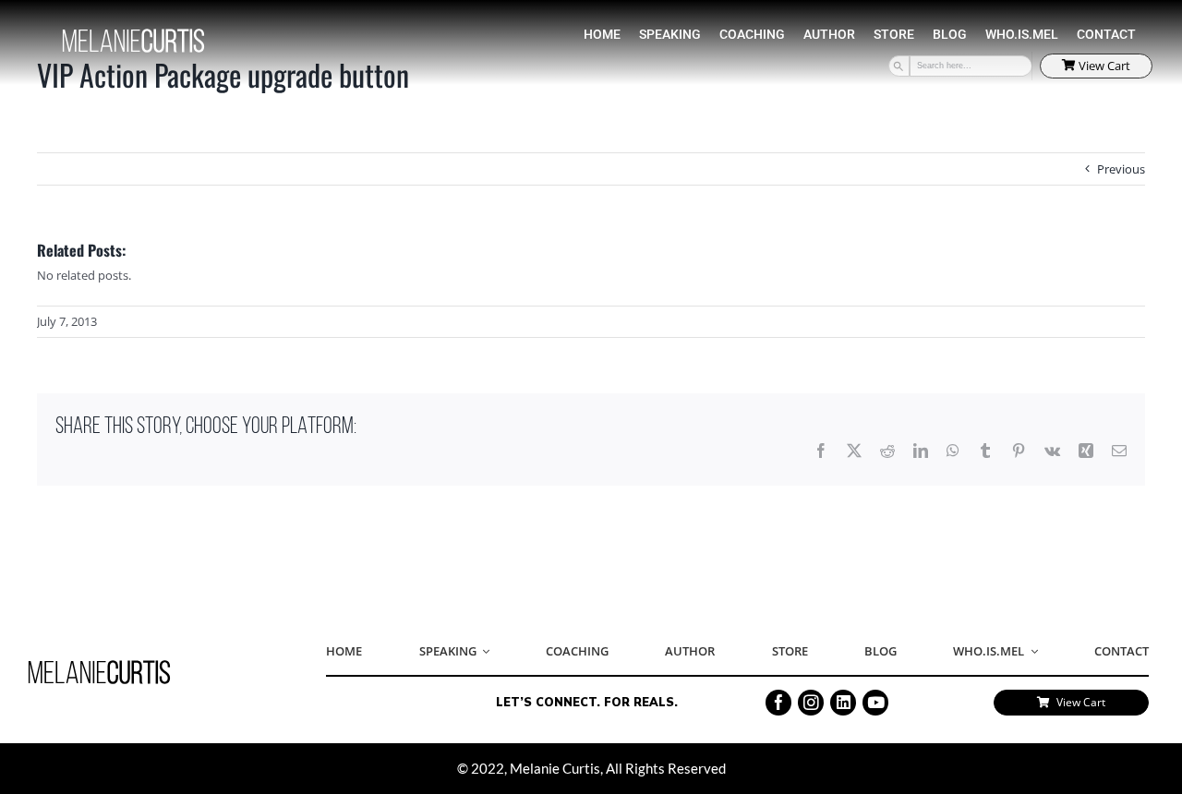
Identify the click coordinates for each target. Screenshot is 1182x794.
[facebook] (778, 703)
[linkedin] (843, 703)
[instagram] (811, 703)
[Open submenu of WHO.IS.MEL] (1030, 652)
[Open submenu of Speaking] (482, 652)
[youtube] (875, 703)
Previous (1121, 169)
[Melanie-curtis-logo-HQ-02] (99, 665)
